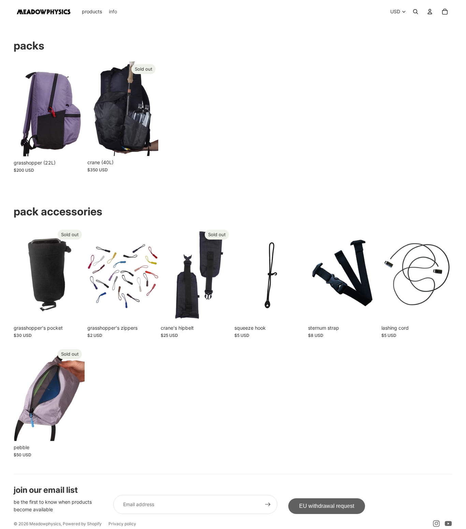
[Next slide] (79, 108)
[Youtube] (448, 523)
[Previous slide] (19, 108)
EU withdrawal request (326, 506)
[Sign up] (267, 504)
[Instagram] (436, 523)
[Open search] (415, 11)
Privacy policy (122, 523)
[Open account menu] (429, 11)
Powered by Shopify (82, 523)
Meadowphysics (45, 523)
